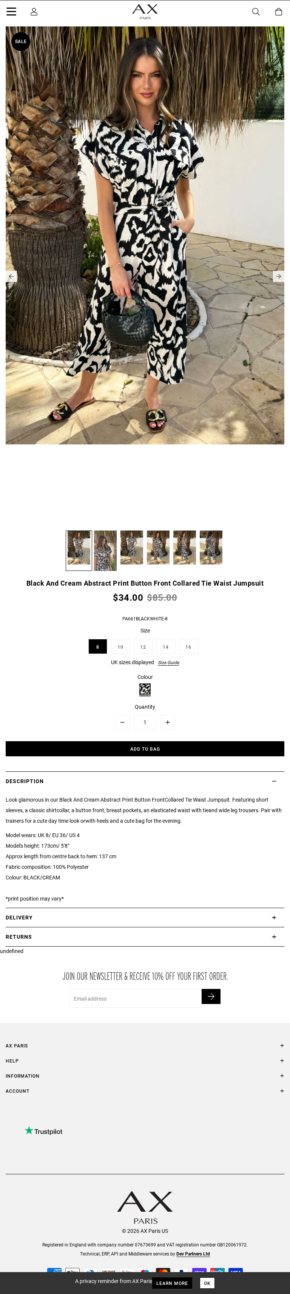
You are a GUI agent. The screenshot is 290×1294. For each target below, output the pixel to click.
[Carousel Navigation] (145, 276)
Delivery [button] (19, 917)
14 (166, 647)
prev (11, 276)
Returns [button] (19, 936)
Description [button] (25, 781)
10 (120, 647)
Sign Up (211, 996)
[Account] (34, 11)
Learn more (172, 1283)
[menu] (11, 13)
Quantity (145, 706)
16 (188, 647)
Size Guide (168, 662)
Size (145, 630)
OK (207, 1283)
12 (143, 647)
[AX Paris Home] (145, 11)
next (278, 276)
